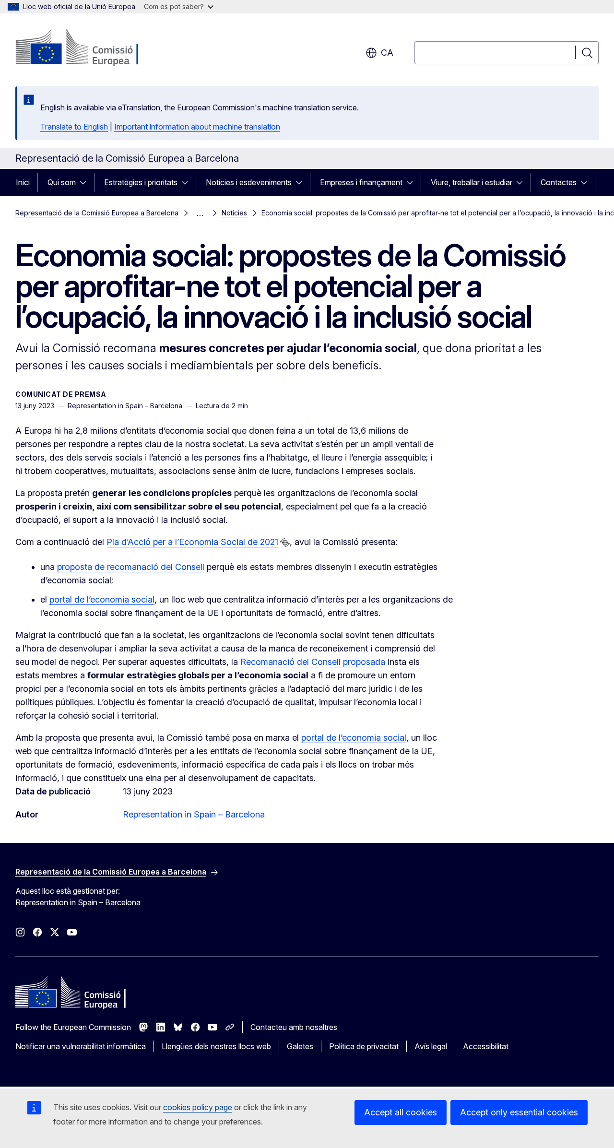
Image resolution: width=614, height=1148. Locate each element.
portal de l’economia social (101, 599)
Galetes (300, 1046)
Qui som (61, 182)
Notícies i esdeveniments (249, 182)
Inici (23, 182)
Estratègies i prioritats (140, 182)
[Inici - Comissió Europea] (92, 48)
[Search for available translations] (285, 542)
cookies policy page (197, 1107)
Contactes (559, 182)
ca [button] (387, 52)
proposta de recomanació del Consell (130, 567)
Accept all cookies (400, 1112)
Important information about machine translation (197, 126)
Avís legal (430, 1046)
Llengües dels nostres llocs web (216, 1046)
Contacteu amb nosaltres (293, 1027)
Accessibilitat (485, 1046)
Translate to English (74, 126)
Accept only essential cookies (519, 1112)
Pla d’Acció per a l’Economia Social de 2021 (192, 542)
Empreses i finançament (361, 182)
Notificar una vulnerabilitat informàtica (80, 1046)
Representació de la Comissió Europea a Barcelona (96, 213)
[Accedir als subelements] (86, 182)
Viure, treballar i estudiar (471, 182)
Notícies (234, 213)
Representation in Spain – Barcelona (194, 814)
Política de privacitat (364, 1046)
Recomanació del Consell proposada (312, 662)
